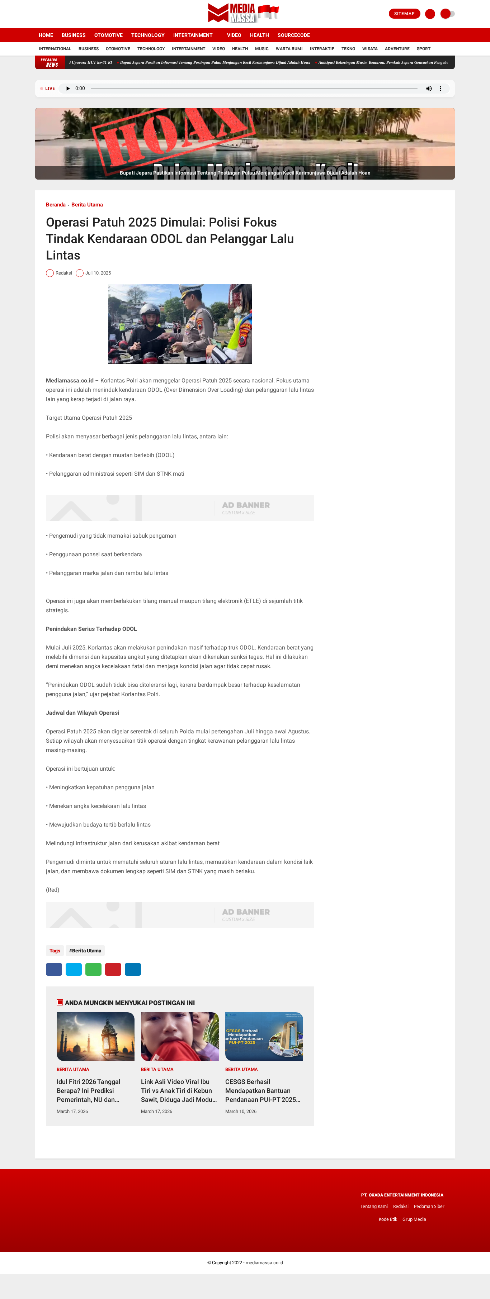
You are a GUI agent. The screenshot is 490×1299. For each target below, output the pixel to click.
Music (262, 48)
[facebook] (37, 14)
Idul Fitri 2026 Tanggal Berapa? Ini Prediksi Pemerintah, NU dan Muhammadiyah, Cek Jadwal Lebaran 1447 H (90, 1091)
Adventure (397, 48)
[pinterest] (113, 969)
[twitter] (47, 14)
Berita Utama (87, 204)
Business (74, 35)
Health (259, 35)
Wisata (370, 48)
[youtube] (66, 14)
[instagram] (57, 14)
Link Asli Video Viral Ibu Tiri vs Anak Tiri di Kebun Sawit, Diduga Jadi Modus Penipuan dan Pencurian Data (178, 1091)
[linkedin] (133, 969)
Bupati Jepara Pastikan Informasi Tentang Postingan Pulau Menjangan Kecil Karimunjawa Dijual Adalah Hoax (188, 62)
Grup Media (414, 1219)
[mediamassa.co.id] (245, 23)
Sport (423, 48)
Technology (148, 35)
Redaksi (401, 1206)
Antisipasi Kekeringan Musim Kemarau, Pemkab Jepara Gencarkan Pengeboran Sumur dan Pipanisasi (379, 62)
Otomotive (108, 35)
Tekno (348, 48)
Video (234, 35)
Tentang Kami (374, 1206)
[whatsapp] (93, 969)
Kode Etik (388, 1219)
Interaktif (322, 48)
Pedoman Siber (429, 1206)
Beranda (56, 204)
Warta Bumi (289, 48)
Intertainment (193, 35)
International (55, 48)
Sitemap (404, 13)
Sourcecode (294, 35)
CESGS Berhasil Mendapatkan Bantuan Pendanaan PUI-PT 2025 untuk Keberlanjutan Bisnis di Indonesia (263, 1091)
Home (46, 35)
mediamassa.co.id (264, 1262)
